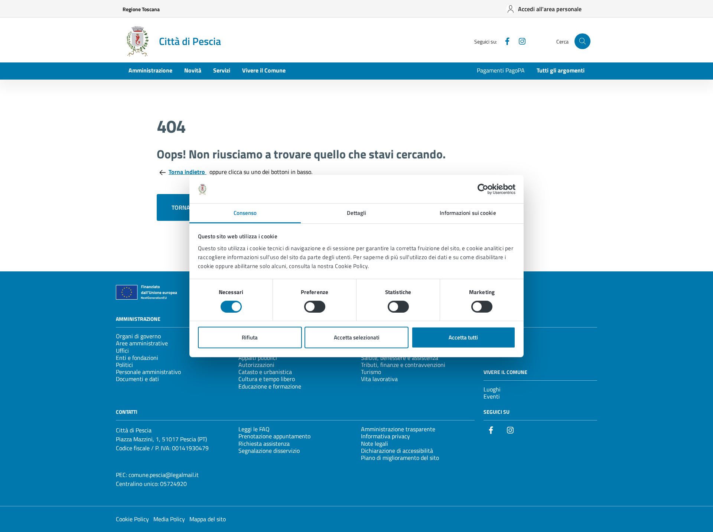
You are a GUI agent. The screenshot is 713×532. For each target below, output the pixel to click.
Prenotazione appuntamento (274, 436)
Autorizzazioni (256, 364)
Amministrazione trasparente (398, 429)
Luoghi (492, 389)
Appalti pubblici (257, 357)
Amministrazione (150, 70)
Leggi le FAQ (254, 429)
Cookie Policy (132, 519)
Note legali (374, 443)
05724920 (173, 483)
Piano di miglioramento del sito (400, 457)
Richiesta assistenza (264, 443)
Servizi (221, 70)
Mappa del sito (207, 519)
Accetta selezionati (357, 337)
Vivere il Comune (264, 70)
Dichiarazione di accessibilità (397, 450)
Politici (124, 364)
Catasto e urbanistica (265, 371)
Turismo (371, 371)
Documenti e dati (137, 378)
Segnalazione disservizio (269, 450)
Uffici (122, 350)
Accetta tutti (463, 337)
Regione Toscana (141, 9)
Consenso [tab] (245, 213)
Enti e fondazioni (137, 357)
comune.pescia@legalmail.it (163, 474)
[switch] (314, 307)
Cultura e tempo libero (266, 378)
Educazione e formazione (269, 386)
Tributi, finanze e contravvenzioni (403, 364)
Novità (192, 70)
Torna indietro (187, 171)
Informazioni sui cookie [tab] (468, 213)
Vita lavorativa (379, 378)
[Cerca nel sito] (582, 41)
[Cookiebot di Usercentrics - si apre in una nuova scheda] (482, 189)
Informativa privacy (385, 436)
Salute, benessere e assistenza (399, 357)
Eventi (492, 396)
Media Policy (169, 519)
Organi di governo (138, 336)
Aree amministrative (142, 343)
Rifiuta (250, 337)
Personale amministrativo (148, 371)
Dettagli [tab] (357, 213)
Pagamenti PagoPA (501, 70)
